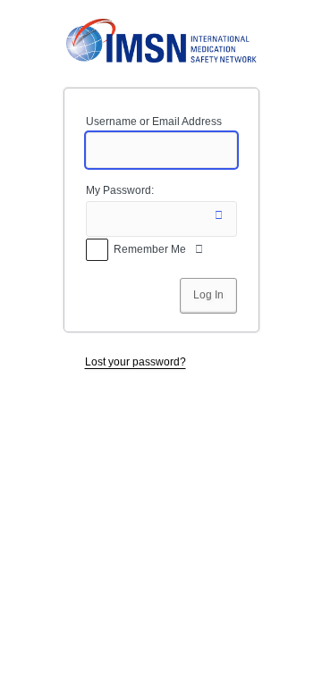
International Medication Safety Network (161, 41)
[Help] (199, 253)
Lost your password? (135, 362)
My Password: (120, 190)
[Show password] (219, 219)
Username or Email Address (154, 121)
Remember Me (150, 249)
